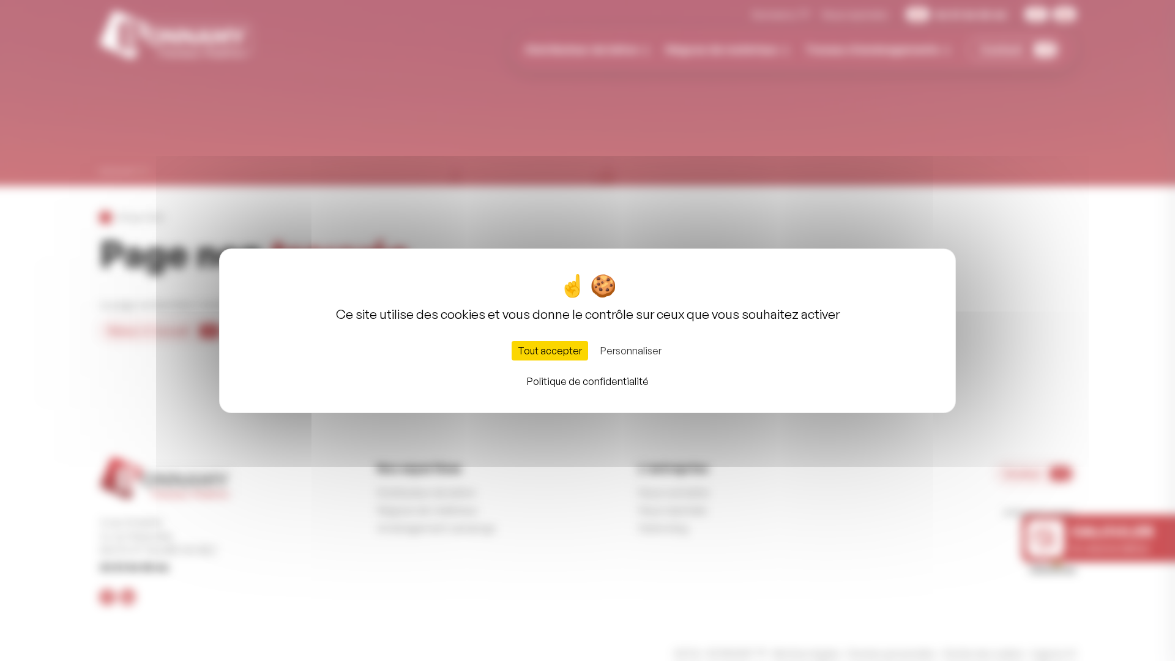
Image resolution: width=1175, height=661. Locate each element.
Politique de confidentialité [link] (588, 381)
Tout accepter (550, 351)
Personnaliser (631, 351)
